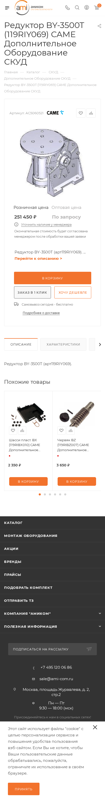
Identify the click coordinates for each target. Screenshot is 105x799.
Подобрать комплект (28, 588)
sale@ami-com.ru (56, 678)
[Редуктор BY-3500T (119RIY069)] (52, 163)
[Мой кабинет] (86, 8)
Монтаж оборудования (31, 536)
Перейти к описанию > (38, 258)
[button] (39, 494)
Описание (20, 344)
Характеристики (63, 344)
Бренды (12, 562)
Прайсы (12, 575)
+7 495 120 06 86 (56, 667)
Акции (11, 549)
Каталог (13, 523)
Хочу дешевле (73, 292)
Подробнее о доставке (41, 313)
